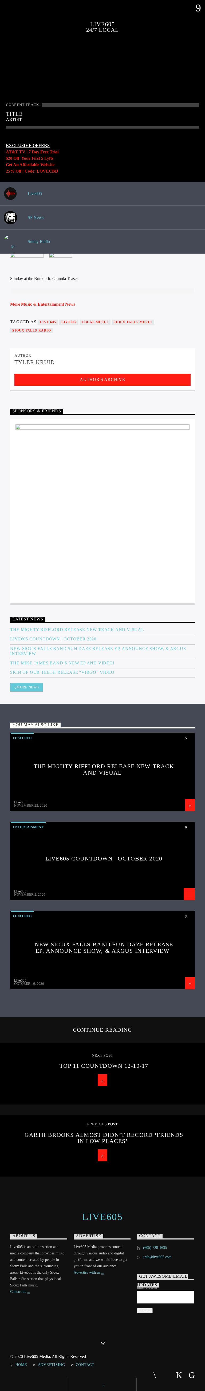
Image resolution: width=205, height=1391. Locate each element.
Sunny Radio (38, 241)
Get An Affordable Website (30, 164)
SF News (35, 217)
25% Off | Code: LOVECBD (32, 171)
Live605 (34, 193)
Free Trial (49, 152)
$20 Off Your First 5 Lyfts (29, 158)
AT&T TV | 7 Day (23, 152)
